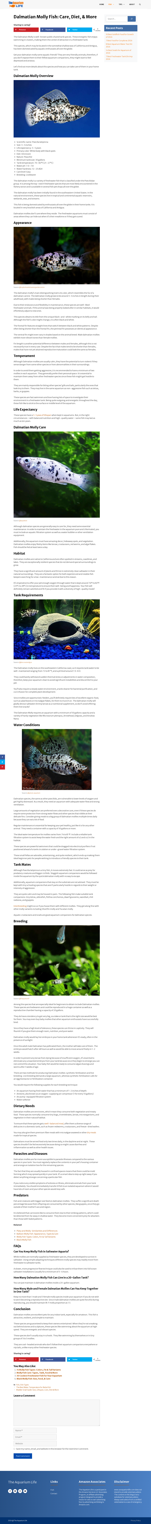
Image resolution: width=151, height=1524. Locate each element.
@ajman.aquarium (33, 793)
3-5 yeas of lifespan (42, 415)
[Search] (132, 19)
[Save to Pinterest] (2, 766)
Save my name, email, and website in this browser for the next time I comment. (52, 1449)
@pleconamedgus (25, 662)
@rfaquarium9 (24, 999)
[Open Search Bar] (140, 4)
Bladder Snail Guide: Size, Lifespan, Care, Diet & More (37, 1390)
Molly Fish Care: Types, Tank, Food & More (37, 1372)
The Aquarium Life (22, 1482)
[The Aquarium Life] (16, 4)
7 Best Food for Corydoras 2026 (119, 40)
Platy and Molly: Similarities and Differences (37, 1231)
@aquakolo (23, 521)
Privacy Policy (136, 1521)
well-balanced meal (54, 1123)
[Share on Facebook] (2, 757)
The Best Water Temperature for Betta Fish (33, 1387)
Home (101, 4)
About (132, 4)
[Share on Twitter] (2, 762)
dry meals (91, 1132)
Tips (120, 4)
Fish (110, 4)
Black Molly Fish (24, 1240)
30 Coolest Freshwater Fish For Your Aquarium (39, 1375)
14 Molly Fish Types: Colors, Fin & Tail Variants (39, 1369)
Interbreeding (20, 906)
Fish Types (24, 1385)
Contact (54, 1493)
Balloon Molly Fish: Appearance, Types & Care (37, 1234)
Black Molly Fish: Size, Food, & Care (33, 1378)
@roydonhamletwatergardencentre (32, 287)
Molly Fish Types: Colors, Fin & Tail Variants (36, 1237)
